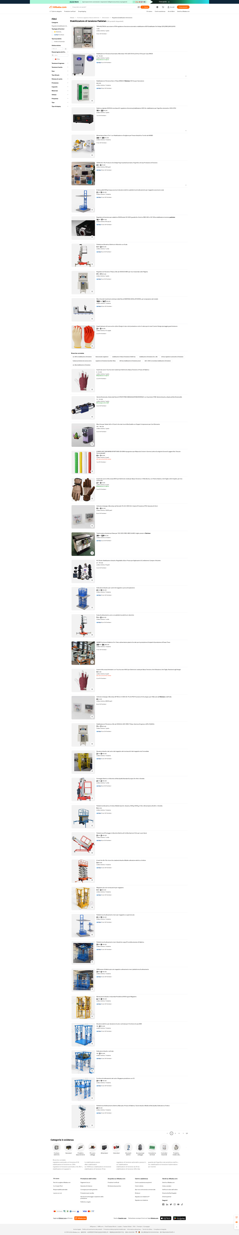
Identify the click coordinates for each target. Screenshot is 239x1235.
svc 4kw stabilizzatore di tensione (81, 365)
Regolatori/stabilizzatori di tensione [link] (122, 17)
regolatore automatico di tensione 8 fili (66, 1162)
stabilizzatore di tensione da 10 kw (127, 1167)
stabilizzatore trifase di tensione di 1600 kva (123, 356)
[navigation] (60, 576)
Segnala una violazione (141, 1200)
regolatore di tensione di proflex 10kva (106, 361)
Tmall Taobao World (110, 1226)
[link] (236, 1217)
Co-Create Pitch (58, 1186)
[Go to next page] (183, 1133)
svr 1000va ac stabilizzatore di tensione (98, 1167)
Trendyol (139, 1226)
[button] (139, 7)
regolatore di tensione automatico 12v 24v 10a (68, 1167)
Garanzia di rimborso (86, 1186)
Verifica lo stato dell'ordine (170, 1189)
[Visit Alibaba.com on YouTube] (178, 1204)
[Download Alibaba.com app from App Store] (165, 1218)
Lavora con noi (57, 1193)
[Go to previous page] (167, 1133)
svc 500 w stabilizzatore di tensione (82, 356)
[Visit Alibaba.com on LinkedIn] (167, 1204)
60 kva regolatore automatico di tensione (172, 356)
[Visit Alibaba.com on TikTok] (182, 1204)
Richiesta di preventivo (114, 1186)
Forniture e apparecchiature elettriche (88, 17)
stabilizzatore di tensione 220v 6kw (128, 1169)
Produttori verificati (113, 1182)
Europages (146, 1226)
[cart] (163, 7)
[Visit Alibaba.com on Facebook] (163, 1204)
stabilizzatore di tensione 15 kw (95, 1169)
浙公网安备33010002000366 (150, 1232)
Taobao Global (127, 1226)
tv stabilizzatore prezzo (92, 1162)
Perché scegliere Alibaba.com (61, 1182)
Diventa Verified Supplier (169, 1193)
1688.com (100, 1226)
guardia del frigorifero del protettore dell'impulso (163, 1162)
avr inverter (152, 1167)
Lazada (120, 1226)
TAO (134, 1226)
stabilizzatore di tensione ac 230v (64, 1164)
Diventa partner (166, 1196)
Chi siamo (56, 1178)
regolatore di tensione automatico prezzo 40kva (131, 1162)
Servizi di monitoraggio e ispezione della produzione (91, 1197)
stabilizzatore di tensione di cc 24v (148, 356)
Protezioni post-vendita (87, 1193)
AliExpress (93, 1226)
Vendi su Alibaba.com (168, 1182)
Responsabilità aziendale (60, 1189)
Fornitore (104, 33)
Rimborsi (137, 1193)
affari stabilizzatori (91, 1164)
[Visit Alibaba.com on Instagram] (174, 1204)
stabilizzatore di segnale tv (62, 1169)
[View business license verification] (136, 1232)
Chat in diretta (139, 1186)
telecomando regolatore (102, 356)
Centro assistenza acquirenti (143, 1182)
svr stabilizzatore (122, 1164)
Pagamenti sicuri (85, 1182)
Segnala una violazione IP (142, 1196)
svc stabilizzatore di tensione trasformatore (162, 1164)
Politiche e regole (85, 1202)
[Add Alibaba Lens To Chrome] (80, 1218)
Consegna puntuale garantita (88, 1189)
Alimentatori (105, 17)
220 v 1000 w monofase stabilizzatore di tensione (158, 361)
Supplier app (122, 1218)
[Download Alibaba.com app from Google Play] (179, 1218)
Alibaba (72, 17)
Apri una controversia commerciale (145, 1189)
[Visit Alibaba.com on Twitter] (171, 1204)
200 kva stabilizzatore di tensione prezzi (130, 361)
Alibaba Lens (62, 1218)
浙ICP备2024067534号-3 (167, 1232)
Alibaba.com (154, 1218)
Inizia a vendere (166, 1186)
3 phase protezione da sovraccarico (82, 361)
